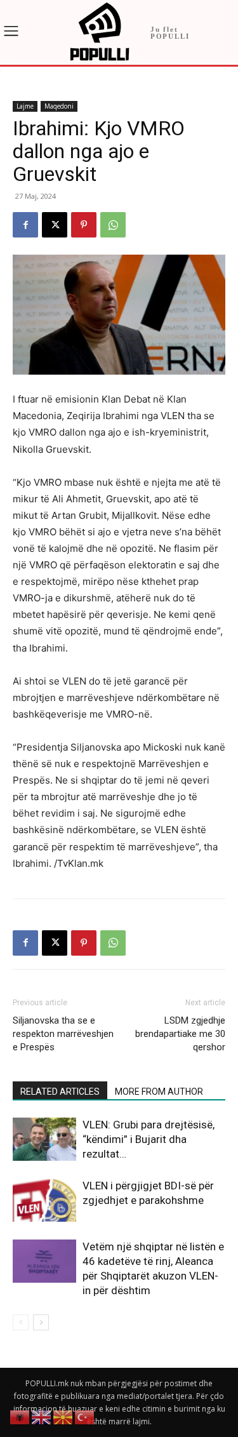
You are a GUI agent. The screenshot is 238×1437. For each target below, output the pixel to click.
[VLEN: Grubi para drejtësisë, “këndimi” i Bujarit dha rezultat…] (44, 1139)
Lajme (25, 106)
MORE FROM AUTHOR (159, 1091)
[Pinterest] (83, 224)
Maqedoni (59, 106)
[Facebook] (25, 224)
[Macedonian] (63, 1416)
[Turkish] (85, 1416)
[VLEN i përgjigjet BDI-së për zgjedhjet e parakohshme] (44, 1200)
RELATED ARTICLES (60, 1091)
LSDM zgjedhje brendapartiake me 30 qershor (180, 1034)
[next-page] (41, 1322)
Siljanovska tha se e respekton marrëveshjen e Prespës (63, 1034)
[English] (42, 1416)
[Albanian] (20, 1416)
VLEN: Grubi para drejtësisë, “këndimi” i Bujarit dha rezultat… (149, 1139)
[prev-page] (21, 1322)
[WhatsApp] (113, 224)
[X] (54, 224)
